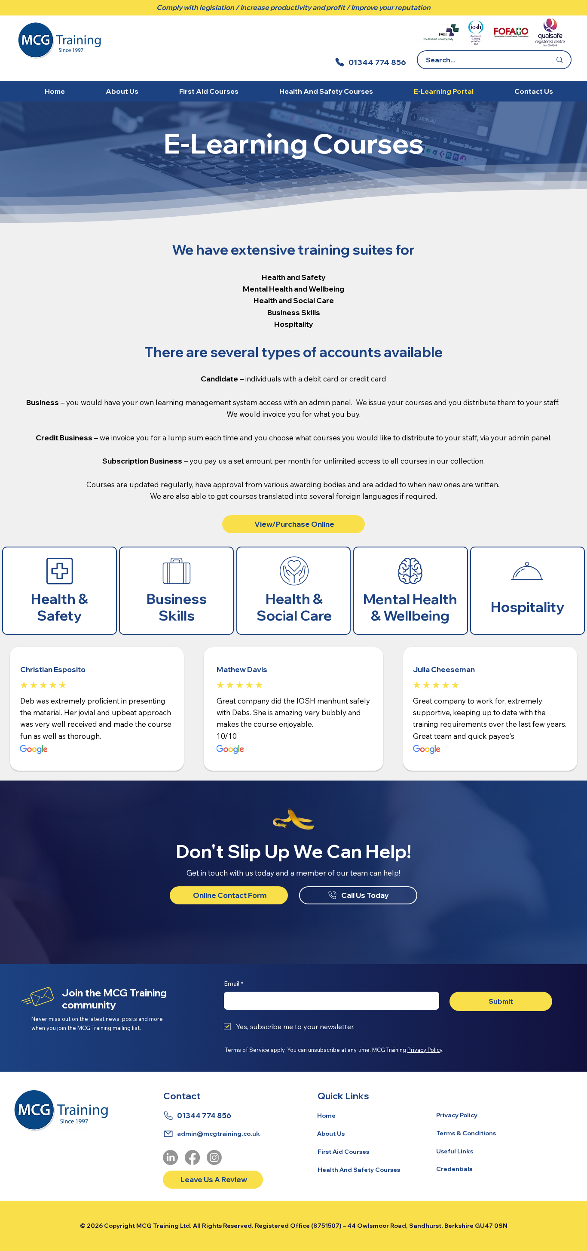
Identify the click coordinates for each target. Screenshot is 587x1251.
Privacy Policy (424, 1049)
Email (233, 983)
